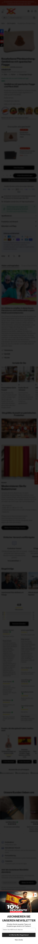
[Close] (35, 895)
